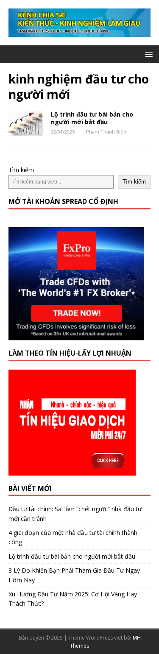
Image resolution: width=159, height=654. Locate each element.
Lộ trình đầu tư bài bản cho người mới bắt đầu (92, 118)
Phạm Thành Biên (106, 131)
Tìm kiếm (21, 170)
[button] (147, 53)
